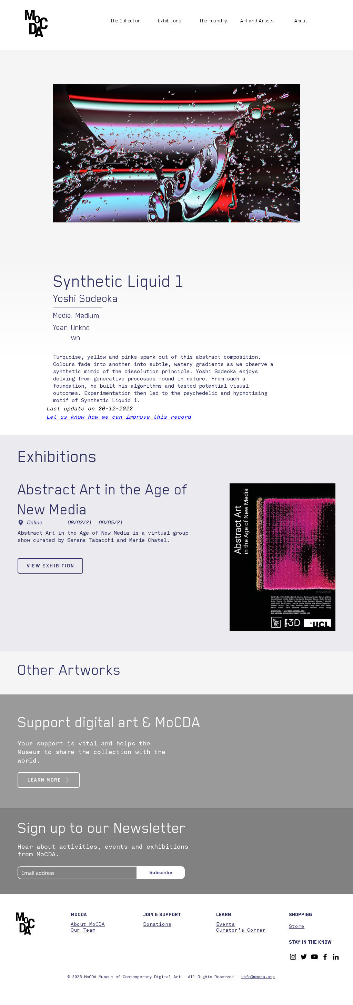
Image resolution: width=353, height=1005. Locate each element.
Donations (157, 924)
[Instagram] (293, 957)
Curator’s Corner (241, 930)
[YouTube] (314, 957)
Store (296, 926)
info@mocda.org (258, 977)
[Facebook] (325, 957)
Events (225, 924)
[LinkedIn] (336, 957)
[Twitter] (304, 957)
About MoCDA (88, 924)
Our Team (83, 930)
